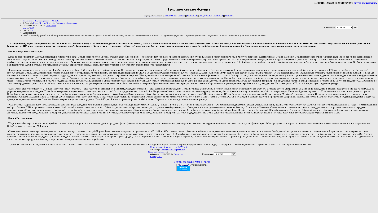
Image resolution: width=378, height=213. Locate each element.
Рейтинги (192, 15)
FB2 (31, 30)
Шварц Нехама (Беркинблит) (45, 23)
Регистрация (170, 15)
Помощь (229, 15)
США (31, 28)
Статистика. (51, 25)
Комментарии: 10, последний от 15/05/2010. (41, 21)
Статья (25, 28)
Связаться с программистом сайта (192, 161)
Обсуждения (205, 15)
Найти (182, 15)
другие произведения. (365, 3)
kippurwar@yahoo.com (67, 23)
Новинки (218, 15)
